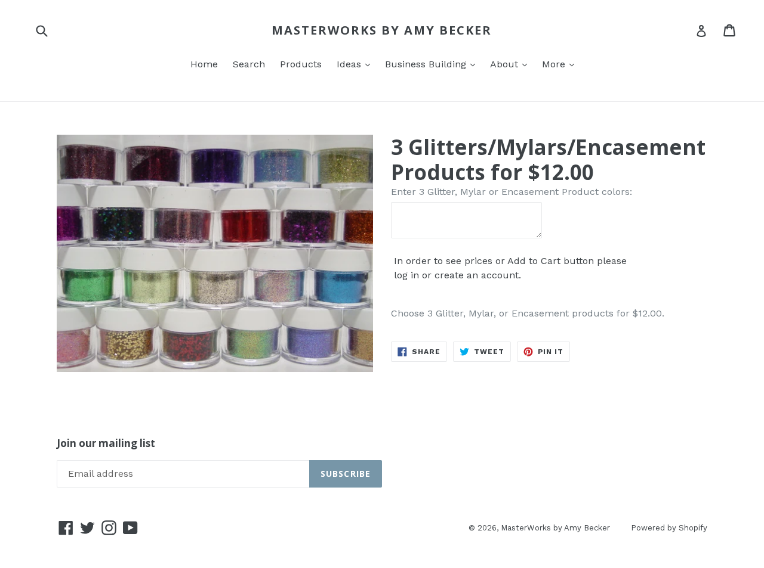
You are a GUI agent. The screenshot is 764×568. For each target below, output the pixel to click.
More (555, 64)
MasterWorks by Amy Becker (382, 30)
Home (204, 64)
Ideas (350, 64)
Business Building (427, 64)
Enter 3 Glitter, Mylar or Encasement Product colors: (511, 191)
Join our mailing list (106, 443)
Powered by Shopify (669, 527)
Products (301, 64)
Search (249, 64)
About (505, 64)
